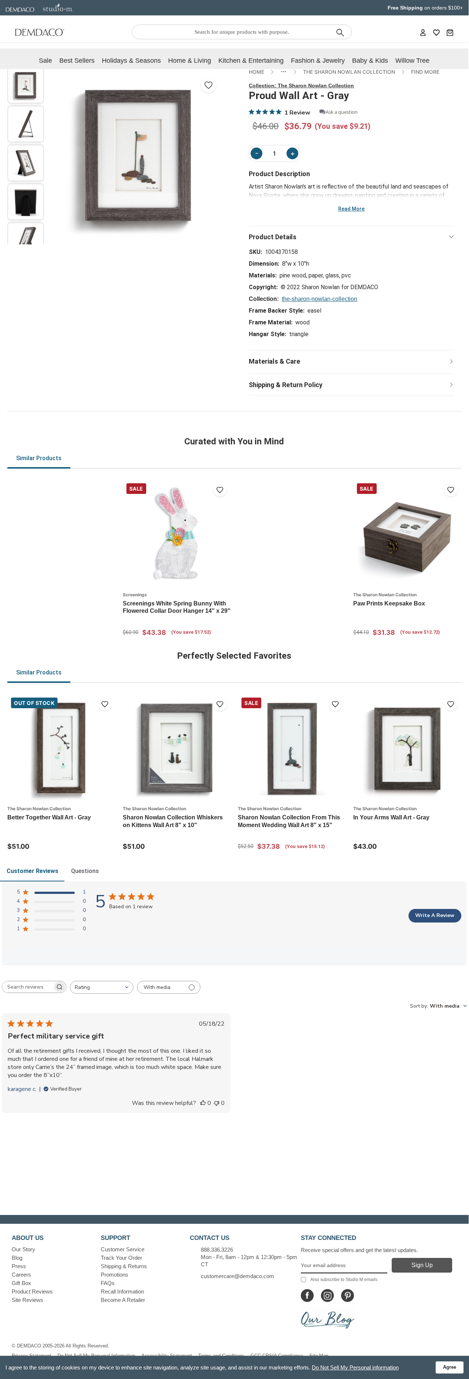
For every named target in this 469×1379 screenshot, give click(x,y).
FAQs (108, 1283)
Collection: (301, 85)
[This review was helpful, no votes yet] (203, 1103)
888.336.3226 (217, 1250)
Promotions (114, 1274)
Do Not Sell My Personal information (355, 1367)
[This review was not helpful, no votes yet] (216, 1103)
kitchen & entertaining (251, 60)
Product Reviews (32, 1291)
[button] (25, 85)
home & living (189, 60)
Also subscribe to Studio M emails (343, 1279)
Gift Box (21, 1283)
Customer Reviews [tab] (32, 870)
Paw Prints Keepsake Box (389, 603)
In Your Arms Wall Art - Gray (391, 817)
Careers (21, 1274)
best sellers (77, 60)
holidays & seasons (131, 60)
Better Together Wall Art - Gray (49, 817)
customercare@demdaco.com (237, 1276)
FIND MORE (425, 72)
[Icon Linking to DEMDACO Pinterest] (347, 1295)
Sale (45, 60)
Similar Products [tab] (39, 458)
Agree (449, 1367)
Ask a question (342, 112)
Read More (351, 209)
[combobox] (101, 987)
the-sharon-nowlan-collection (319, 299)
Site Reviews (27, 1300)
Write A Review (434, 915)
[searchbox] (27, 987)
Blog (17, 1258)
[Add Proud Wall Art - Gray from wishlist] (208, 85)
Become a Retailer (123, 1300)
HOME (256, 72)
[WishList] (436, 32)
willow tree (412, 60)
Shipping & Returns (124, 1266)
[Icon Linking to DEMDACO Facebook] (307, 1295)
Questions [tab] (85, 870)
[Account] (423, 32)
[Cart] (450, 32)
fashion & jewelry (318, 60)
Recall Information (122, 1291)
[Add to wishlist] (220, 489)
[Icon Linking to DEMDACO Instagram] (327, 1295)
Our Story (23, 1249)
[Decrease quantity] (256, 153)
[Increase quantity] (292, 153)
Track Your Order (121, 1258)
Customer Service (122, 1249)
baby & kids (370, 60)
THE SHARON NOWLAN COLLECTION (349, 72)
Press (19, 1266)
